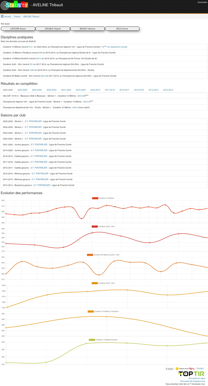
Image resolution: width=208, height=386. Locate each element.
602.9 (43, 75)
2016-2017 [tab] (124, 89)
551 (31, 64)
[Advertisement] (145, 7)
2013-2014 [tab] (168, 89)
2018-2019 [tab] (95, 89)
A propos (169, 368)
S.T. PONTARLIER (33, 121)
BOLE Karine (122, 28)
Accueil (7, 16)
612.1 (31, 46)
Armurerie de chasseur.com (192, 381)
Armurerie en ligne (197, 378)
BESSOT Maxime (87, 28)
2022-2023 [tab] (51, 89)
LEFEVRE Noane (18, 28)
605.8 (80, 95)
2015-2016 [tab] (139, 89)
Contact (200, 368)
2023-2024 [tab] (37, 89)
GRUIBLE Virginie (53, 28)
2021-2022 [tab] (66, 89)
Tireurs (17, 16)
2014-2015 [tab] (153, 89)
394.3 (38, 58)
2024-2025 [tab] (22, 89)
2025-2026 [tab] (8, 89)
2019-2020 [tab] (81, 89)
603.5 (85, 101)
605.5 (75, 107)
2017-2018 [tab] (110, 89)
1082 (32, 70)
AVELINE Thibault (31, 16)
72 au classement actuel (113, 46)
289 (40, 52)
